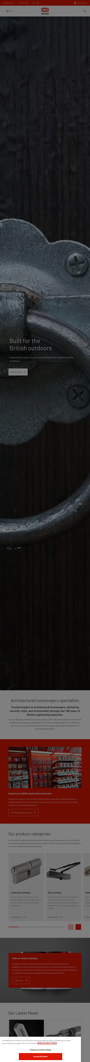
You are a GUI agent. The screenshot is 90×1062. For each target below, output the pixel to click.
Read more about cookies (47, 1043)
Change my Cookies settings (40, 1050)
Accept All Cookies (40, 1057)
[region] (40, 1049)
